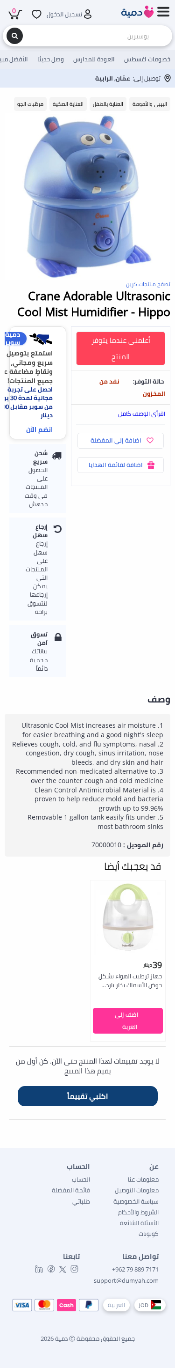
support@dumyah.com (126, 1280)
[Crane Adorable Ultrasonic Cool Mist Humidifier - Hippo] (87, 196)
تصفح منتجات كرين (148, 284)
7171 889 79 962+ (135, 1269)
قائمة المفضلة (71, 1190)
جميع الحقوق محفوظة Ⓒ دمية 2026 (88, 1338)
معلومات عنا (143, 1179)
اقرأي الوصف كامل (141, 413)
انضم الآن (39, 429)
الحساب (81, 1179)
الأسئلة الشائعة (139, 1223)
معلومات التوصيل (137, 1190)
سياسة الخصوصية (136, 1201)
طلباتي (81, 1201)
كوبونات (149, 1233)
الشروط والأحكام (138, 1212)
